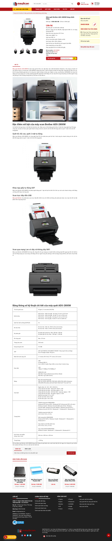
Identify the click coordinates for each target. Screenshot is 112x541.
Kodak (70, 506)
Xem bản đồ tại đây (51, 536)
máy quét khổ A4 (93, 501)
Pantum (71, 509)
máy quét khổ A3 (83, 501)
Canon (60, 509)
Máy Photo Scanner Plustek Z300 (36, 480)
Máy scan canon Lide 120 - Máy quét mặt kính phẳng (20, 481)
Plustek (71, 499)
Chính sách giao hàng (40, 503)
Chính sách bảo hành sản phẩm (43, 510)
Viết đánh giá (71, 453)
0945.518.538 (12, 537)
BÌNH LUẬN (28, 449)
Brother (56, 52)
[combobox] (37, 4)
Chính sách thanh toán (40, 508)
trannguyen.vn (64, 529)
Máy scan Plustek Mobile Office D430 (70, 480)
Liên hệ (72, 9)
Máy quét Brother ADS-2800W (20, 69)
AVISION (71, 504)
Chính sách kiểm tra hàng (41, 505)
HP (60, 506)
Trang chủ (38, 9)
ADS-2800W (56, 50)
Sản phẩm (57, 9)
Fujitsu (61, 499)
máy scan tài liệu (83, 506)
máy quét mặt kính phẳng (85, 499)
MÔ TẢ (16, 64)
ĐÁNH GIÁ (18, 449)
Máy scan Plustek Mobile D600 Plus (53, 480)
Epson (60, 501)
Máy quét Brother (17, 198)
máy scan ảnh (82, 504)
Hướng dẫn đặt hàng (40, 501)
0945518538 (85, 24)
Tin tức (65, 9)
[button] (108, 535)
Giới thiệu (48, 9)
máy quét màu (90, 504)
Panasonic (71, 501)
